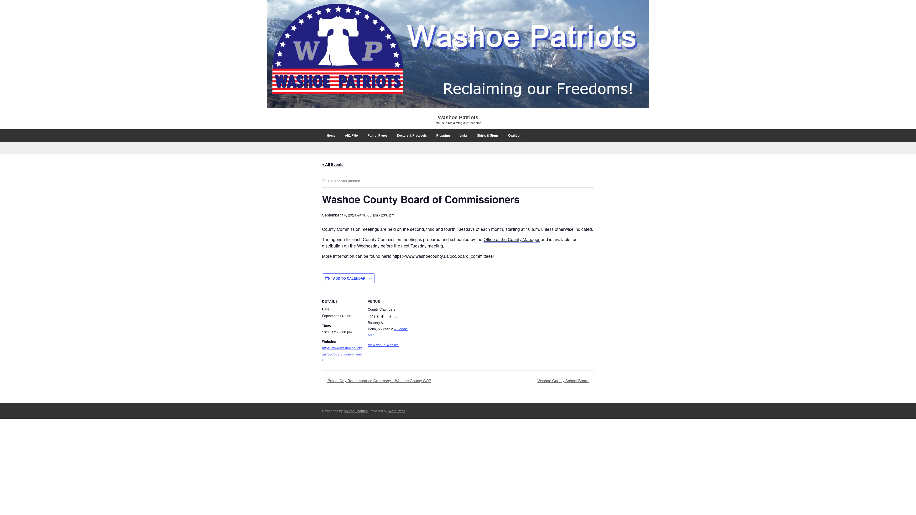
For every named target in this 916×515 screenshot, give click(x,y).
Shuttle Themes (356, 411)
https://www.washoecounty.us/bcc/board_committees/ (443, 256)
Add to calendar (349, 278)
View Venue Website (383, 344)
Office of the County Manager (512, 239)
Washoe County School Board (563, 380)
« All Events (333, 164)
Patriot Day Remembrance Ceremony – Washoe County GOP (379, 380)
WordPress (396, 411)
